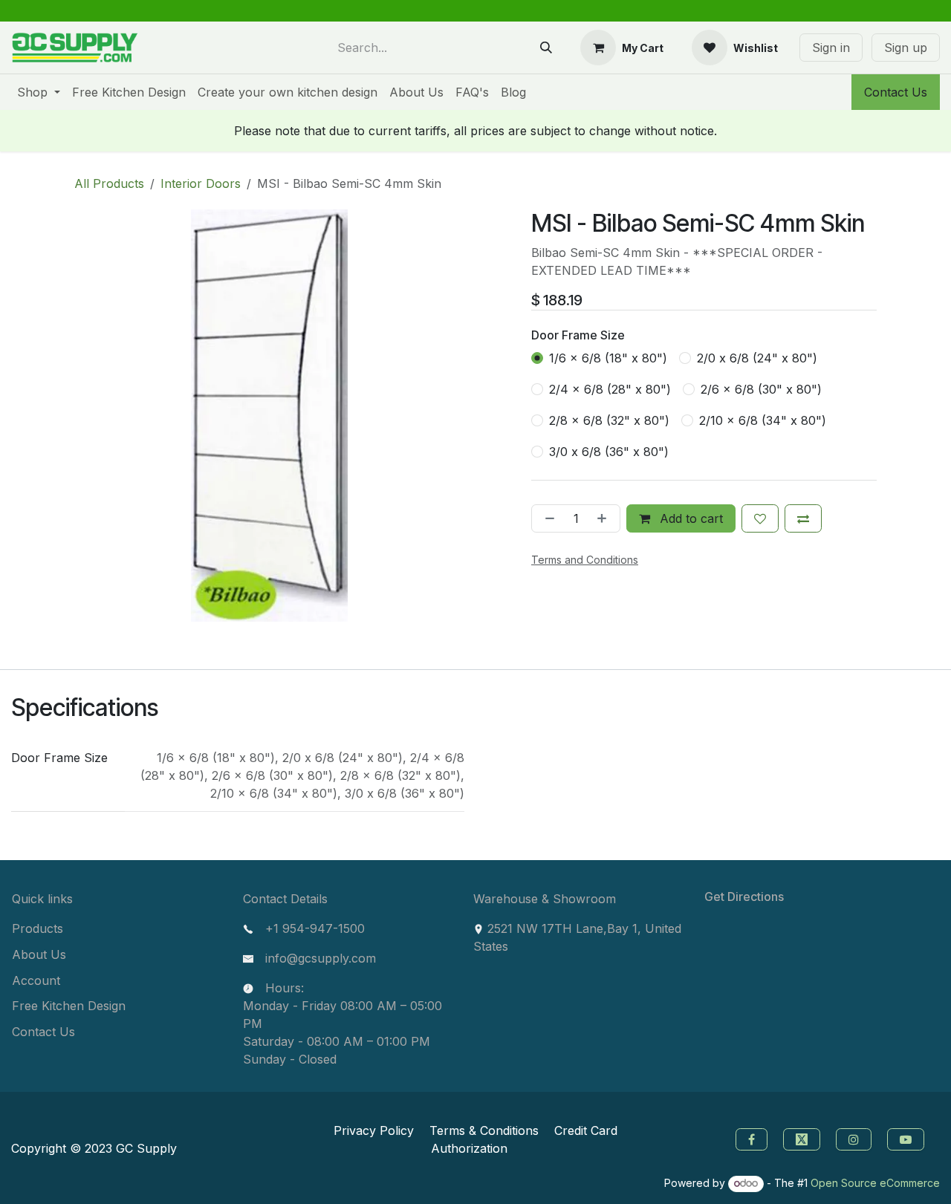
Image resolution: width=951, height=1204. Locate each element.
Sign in (831, 47)
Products (37, 928)
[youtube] (907, 1137)
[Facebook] (749, 1137)
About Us (39, 954)
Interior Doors (200, 183)
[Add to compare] (803, 518)
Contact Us (895, 92)
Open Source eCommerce (875, 1183)
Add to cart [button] (689, 518)
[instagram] (855, 1137)
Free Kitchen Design (69, 1005)
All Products (109, 183)
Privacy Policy (374, 1130)
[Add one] (605, 518)
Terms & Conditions (484, 1130)
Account (36, 980)
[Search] (546, 47)
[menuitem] (38, 92)
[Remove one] (547, 518)
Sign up (905, 47)
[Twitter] (803, 1137)
